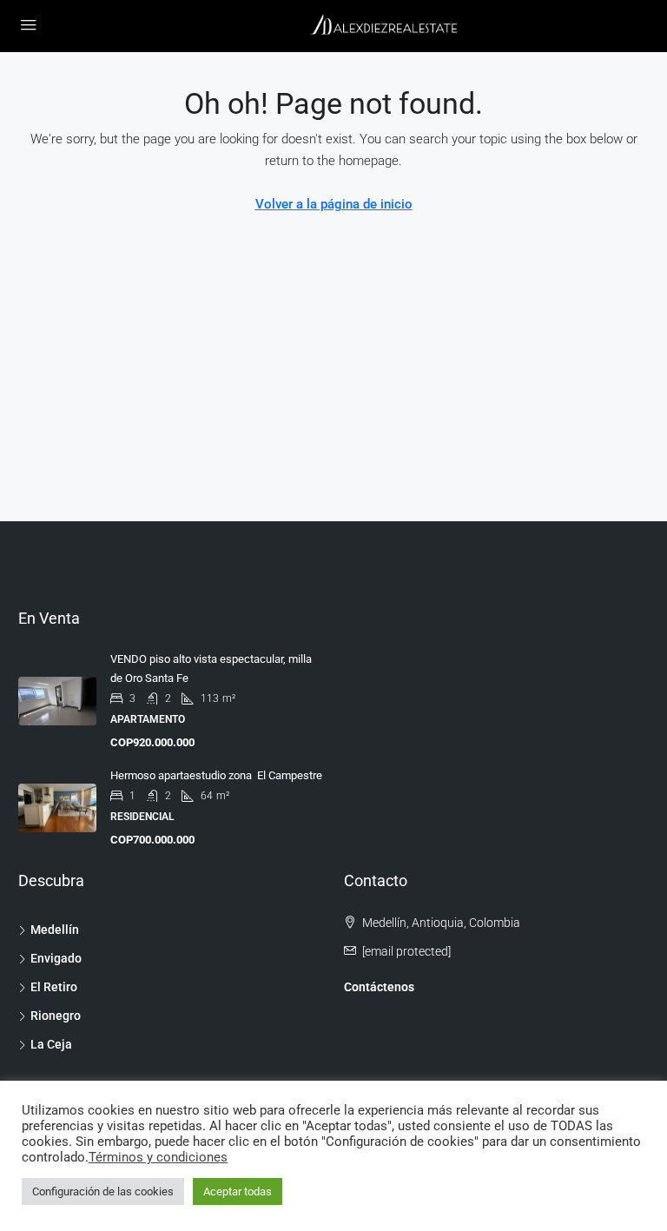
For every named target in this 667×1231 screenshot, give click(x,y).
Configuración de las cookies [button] (103, 1191)
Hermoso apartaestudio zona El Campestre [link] (216, 775)
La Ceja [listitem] (51, 1044)
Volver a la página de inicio (334, 204)
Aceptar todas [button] (237, 1191)
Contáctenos (379, 987)
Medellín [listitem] (54, 929)
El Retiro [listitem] (53, 987)
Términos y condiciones (158, 1157)
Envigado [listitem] (56, 958)
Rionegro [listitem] (55, 1016)
